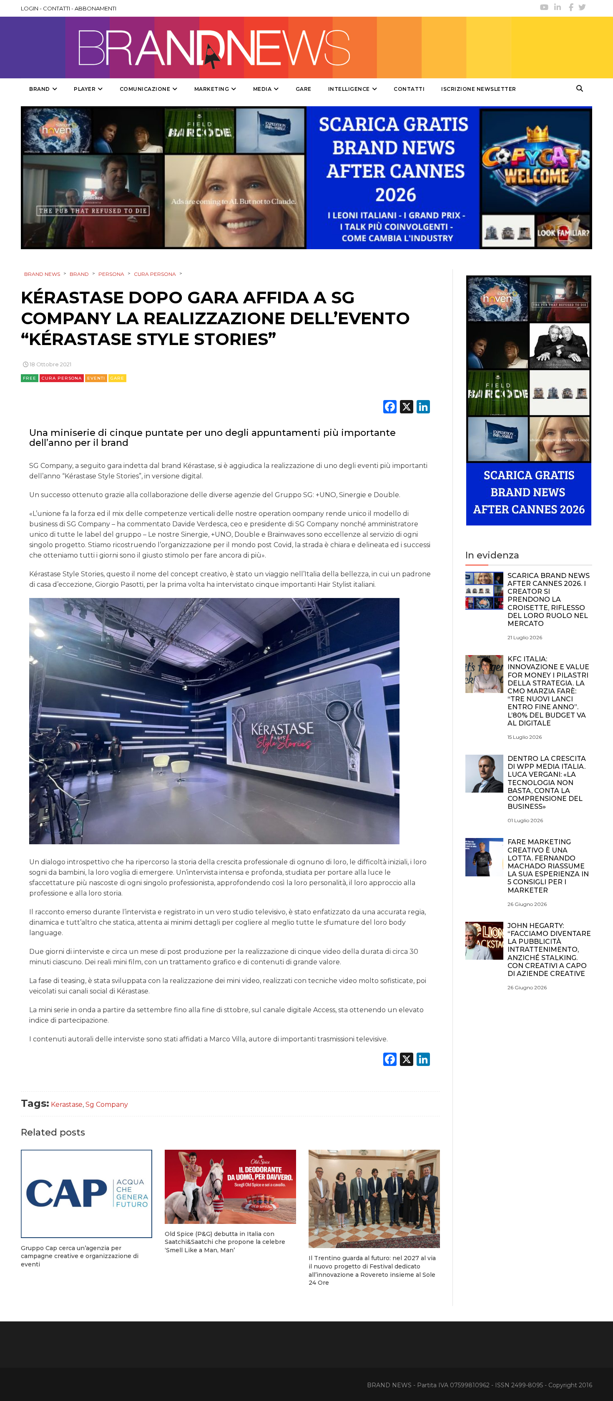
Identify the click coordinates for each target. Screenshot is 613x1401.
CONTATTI (56, 8)
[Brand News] (266, 47)
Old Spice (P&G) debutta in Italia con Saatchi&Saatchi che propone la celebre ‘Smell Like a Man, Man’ (225, 1242)
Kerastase (67, 1104)
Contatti (409, 89)
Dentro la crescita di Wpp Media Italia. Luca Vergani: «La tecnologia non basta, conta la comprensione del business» (546, 783)
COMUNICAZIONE (145, 89)
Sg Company (106, 1104)
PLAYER (84, 89)
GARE (304, 89)
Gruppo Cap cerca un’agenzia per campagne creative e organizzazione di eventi (79, 1256)
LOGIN (29, 8)
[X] (406, 407)
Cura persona (62, 378)
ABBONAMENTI (95, 8)
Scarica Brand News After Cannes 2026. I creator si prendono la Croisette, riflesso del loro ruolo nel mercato (548, 600)
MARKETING (211, 89)
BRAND (39, 89)
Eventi (96, 378)
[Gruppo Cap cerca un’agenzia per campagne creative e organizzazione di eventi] (86, 1194)
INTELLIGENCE (349, 89)
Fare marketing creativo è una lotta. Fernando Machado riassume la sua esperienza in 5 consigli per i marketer (548, 866)
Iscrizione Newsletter (478, 89)
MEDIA (262, 89)
